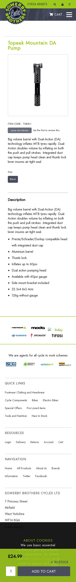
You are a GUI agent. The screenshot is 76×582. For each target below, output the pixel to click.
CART (58, 14)
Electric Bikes (50, 400)
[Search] (55, 4)
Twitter (26, 476)
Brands (56, 468)
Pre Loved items (36, 408)
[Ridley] (57, 330)
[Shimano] (19, 338)
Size (10, 172)
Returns (34, 442)
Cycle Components (16, 400)
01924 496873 (37, 4)
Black (13, 179)
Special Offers (13, 408)
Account (48, 442)
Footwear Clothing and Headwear (25, 392)
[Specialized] (38, 338)
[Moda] (38, 330)
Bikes (35, 400)
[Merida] (19, 330)
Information (11, 476)
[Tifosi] (57, 338)
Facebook (41, 476)
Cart (60, 442)
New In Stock (39, 416)
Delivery (21, 442)
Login (8, 442)
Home (8, 468)
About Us (41, 468)
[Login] (63, 4)
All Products (24, 468)
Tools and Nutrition (16, 416)
